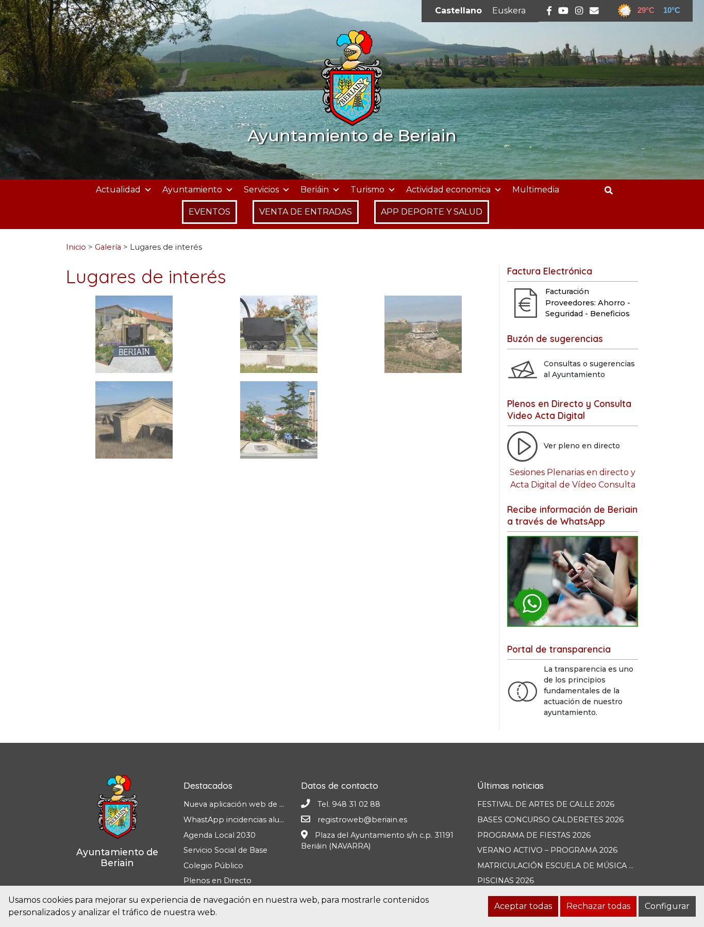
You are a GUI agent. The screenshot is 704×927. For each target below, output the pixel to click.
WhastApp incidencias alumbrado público (262, 819)
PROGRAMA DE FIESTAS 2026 (534, 835)
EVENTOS (209, 212)
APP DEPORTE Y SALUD (431, 212)
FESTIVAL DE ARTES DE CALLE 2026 (545, 804)
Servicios (261, 189)
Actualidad (118, 189)
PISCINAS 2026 (505, 880)
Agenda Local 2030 (219, 835)
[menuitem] (458, 11)
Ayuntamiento (192, 189)
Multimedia (535, 189)
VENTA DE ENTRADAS (305, 212)
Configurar (667, 906)
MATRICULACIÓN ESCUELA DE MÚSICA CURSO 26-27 (578, 865)
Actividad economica (448, 189)
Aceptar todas (523, 906)
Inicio (76, 247)
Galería (108, 247)
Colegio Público (213, 865)
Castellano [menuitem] (458, 10)
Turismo (367, 189)
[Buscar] (613, 191)
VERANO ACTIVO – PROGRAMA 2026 (547, 850)
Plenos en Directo (217, 880)
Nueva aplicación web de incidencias (251, 804)
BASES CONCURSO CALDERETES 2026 (550, 819)
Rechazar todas (598, 906)
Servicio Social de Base (225, 850)
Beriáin (314, 189)
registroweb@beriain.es (362, 819)
